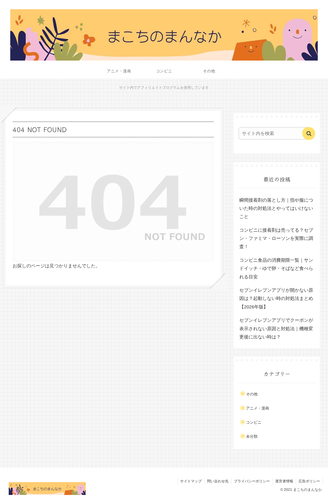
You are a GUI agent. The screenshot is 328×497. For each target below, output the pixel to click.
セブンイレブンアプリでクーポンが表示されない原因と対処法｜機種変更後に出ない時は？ (276, 328)
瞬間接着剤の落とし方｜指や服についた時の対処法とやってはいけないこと (276, 208)
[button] (308, 133)
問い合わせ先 (218, 481)
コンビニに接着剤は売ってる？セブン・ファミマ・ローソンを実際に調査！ (276, 238)
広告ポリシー (309, 481)
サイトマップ (191, 481)
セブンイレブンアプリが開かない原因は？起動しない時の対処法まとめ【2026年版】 (276, 298)
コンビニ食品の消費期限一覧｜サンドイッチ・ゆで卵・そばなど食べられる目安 (276, 268)
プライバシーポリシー (252, 481)
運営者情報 (284, 481)
